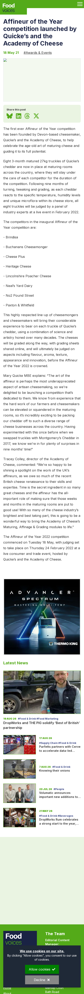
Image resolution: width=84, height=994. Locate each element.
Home (7, 988)
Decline (39, 980)
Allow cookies (39, 969)
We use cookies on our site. (42, 951)
